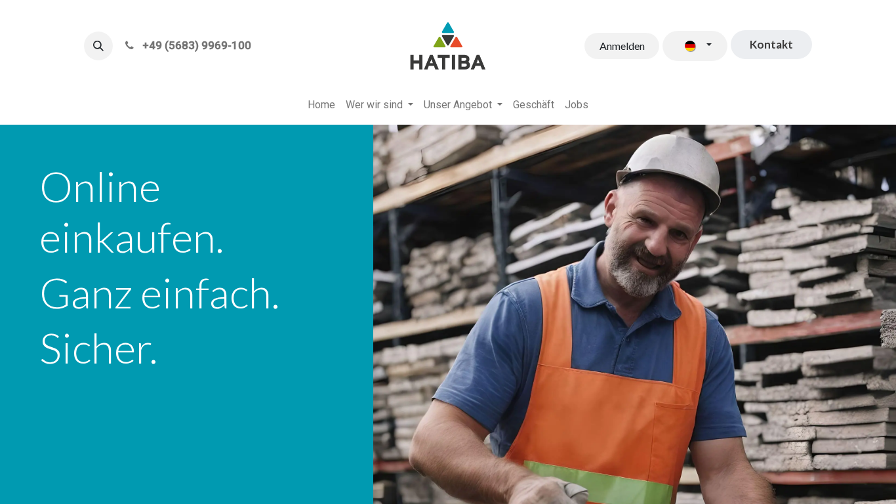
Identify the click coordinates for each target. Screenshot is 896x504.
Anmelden (622, 45)
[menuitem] (321, 105)
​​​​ (771, 44)
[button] (98, 46)
